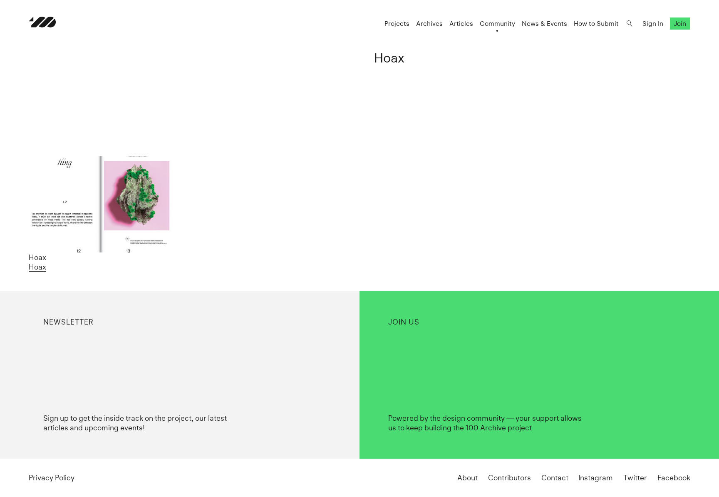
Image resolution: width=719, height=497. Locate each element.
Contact (554, 477)
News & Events (544, 23)
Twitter (635, 477)
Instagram (595, 477)
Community (497, 23)
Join (680, 23)
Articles (461, 23)
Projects (396, 23)
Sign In (652, 23)
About (467, 477)
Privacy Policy (51, 477)
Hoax (37, 266)
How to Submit (596, 23)
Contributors (509, 477)
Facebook (673, 477)
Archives (429, 23)
